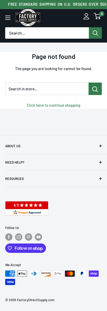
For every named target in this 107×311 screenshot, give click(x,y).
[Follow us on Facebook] (8, 237)
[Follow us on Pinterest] (28, 237)
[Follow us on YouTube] (38, 237)
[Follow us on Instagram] (18, 237)
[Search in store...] (95, 89)
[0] (97, 17)
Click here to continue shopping (53, 105)
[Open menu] (7, 18)
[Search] (95, 33)
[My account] (86, 17)
